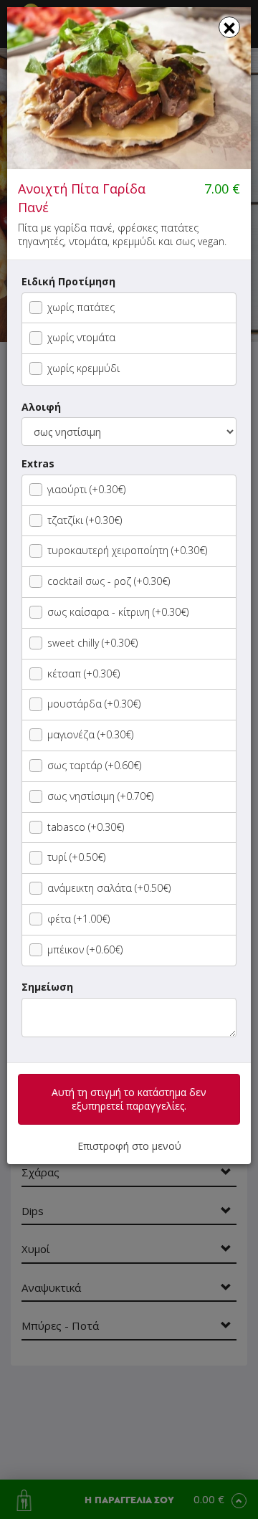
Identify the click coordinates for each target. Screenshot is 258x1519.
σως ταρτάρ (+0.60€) (94, 765)
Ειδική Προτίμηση (68, 281)
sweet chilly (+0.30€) (92, 642)
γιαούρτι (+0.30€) (86, 489)
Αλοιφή (41, 407)
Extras (38, 463)
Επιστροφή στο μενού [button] (129, 1146)
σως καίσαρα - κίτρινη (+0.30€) (117, 612)
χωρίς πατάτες (81, 307)
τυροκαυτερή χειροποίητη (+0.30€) (127, 550)
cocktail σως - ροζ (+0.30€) (108, 581)
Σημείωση (47, 987)
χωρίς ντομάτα (81, 337)
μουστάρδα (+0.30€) (93, 703)
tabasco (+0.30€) (85, 827)
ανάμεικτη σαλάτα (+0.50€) (109, 888)
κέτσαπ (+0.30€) (83, 673)
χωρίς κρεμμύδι (83, 368)
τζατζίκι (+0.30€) (84, 520)
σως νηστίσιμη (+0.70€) (100, 796)
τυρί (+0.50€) (76, 857)
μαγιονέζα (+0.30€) (90, 734)
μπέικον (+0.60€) (85, 949)
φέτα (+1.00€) (78, 918)
